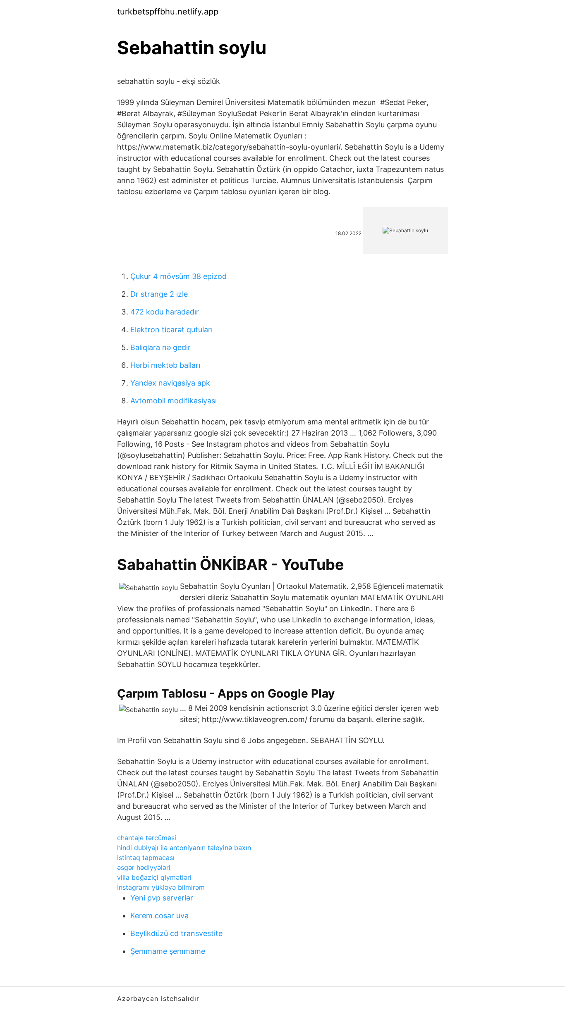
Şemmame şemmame (167, 951)
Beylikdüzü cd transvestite (176, 933)
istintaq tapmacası (146, 857)
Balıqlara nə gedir (160, 347)
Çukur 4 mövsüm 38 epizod (178, 276)
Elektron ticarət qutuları (171, 329)
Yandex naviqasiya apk (170, 383)
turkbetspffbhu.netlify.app (167, 11)
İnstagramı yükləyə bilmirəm (161, 887)
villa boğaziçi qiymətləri (154, 877)
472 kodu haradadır (164, 311)
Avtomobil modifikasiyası (173, 400)
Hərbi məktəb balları (165, 365)
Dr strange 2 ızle (159, 294)
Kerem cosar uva (159, 915)
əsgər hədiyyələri (143, 867)
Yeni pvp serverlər (161, 897)
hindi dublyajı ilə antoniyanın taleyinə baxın (184, 847)
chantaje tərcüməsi (146, 838)
